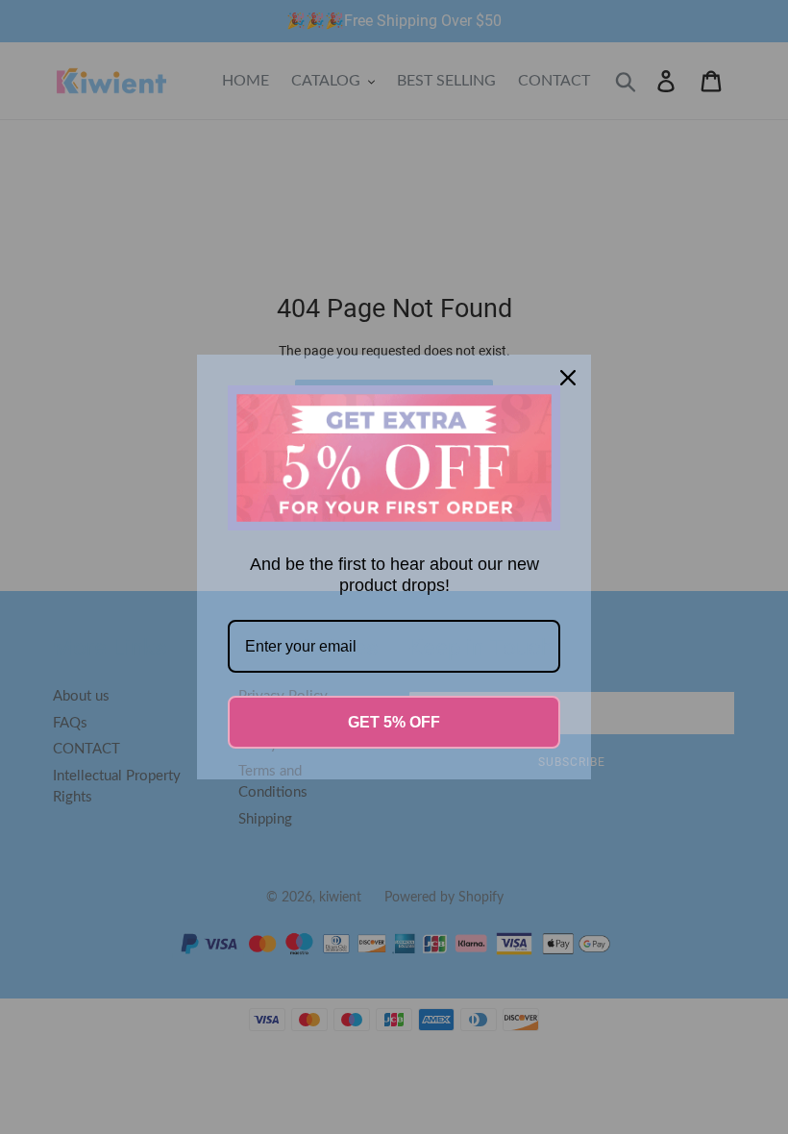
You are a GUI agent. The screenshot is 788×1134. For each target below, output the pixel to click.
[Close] (568, 378)
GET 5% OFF (394, 722)
